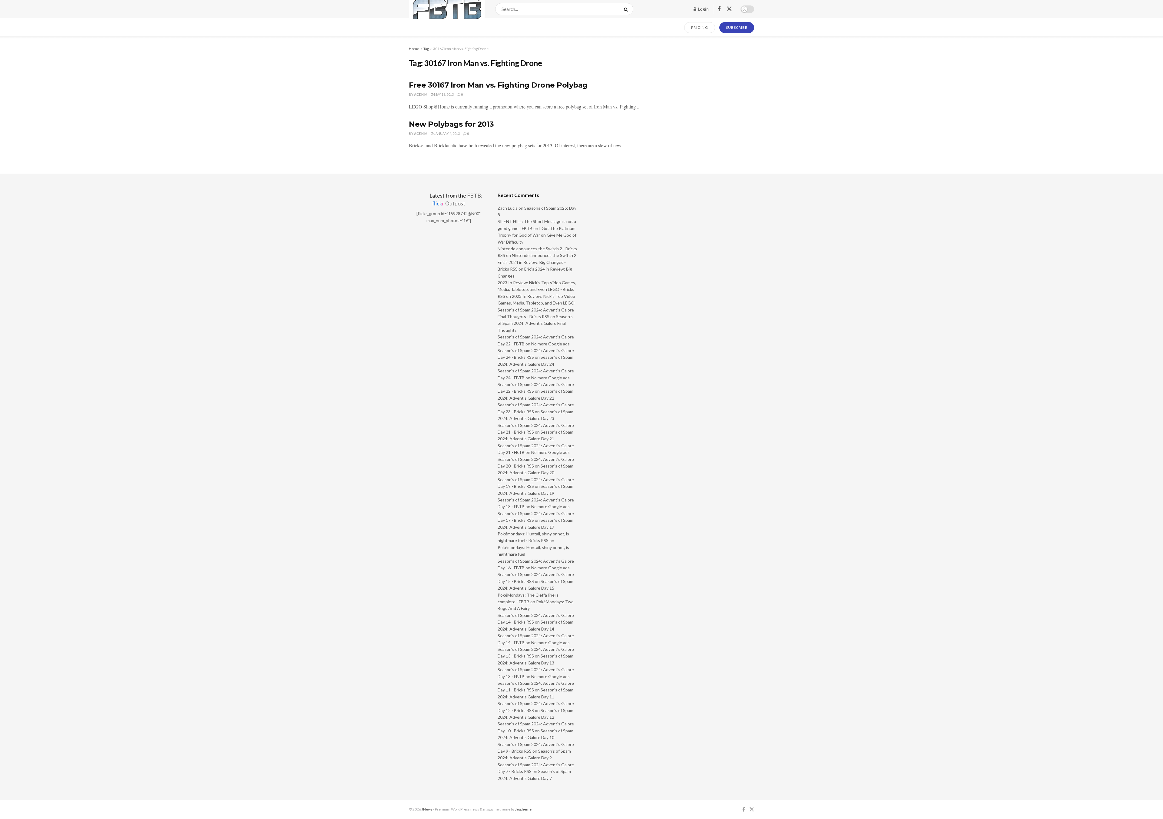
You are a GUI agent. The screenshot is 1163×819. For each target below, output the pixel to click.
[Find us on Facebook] (719, 9)
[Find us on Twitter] (729, 9)
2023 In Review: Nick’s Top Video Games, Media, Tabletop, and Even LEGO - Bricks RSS (537, 289)
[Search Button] (627, 9)
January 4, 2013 (446, 133)
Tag (426, 48)
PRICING (699, 27)
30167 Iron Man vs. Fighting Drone (461, 48)
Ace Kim (420, 94)
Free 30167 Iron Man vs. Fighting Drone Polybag (498, 85)
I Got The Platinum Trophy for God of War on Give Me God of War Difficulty (537, 235)
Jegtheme (523, 809)
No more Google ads (550, 343)
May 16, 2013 (443, 94)
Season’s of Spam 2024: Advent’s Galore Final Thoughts (535, 323)
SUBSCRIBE (736, 27)
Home (414, 48)
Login (703, 9)
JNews (427, 809)
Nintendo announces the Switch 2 (544, 255)
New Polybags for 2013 (451, 124)
